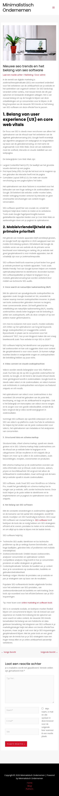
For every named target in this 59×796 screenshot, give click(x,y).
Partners (29, 789)
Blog (30, 786)
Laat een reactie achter (13, 74)
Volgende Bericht (49, 652)
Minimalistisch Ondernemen (18, 7)
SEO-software (41, 520)
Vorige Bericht (8, 652)
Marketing (28, 74)
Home (29, 782)
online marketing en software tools (37, 602)
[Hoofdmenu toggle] (53, 7)
